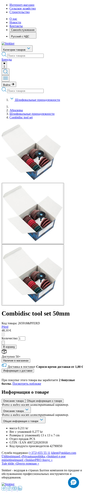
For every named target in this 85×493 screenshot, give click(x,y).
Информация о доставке (17, 370)
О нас (13, 18)
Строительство (19, 12)
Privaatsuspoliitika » (34, 456)
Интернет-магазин (21, 5)
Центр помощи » (27, 463)
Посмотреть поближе (26, 383)
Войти (7, 84)
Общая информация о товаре (44, 400)
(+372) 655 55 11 (39, 452)
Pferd (5, 326)
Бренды (7, 59)
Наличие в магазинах (16, 360)
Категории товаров (14, 49)
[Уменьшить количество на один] (3, 334)
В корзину (9, 346)
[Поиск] (5, 72)
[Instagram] (4, 489)
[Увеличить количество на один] (3, 343)
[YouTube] (15, 489)
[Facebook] (9, 489)
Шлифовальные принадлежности (37, 100)
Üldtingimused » (12, 456)
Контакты (16, 26)
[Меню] (5, 78)
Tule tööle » (9, 463)
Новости (15, 22)
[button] (73, 482)
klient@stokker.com (63, 452)
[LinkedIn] (20, 489)
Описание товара (13, 400)
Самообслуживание (23, 29)
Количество (9, 338)
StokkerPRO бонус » (39, 460)
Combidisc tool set (21, 117)
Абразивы (16, 110)
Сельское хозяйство (22, 8)
